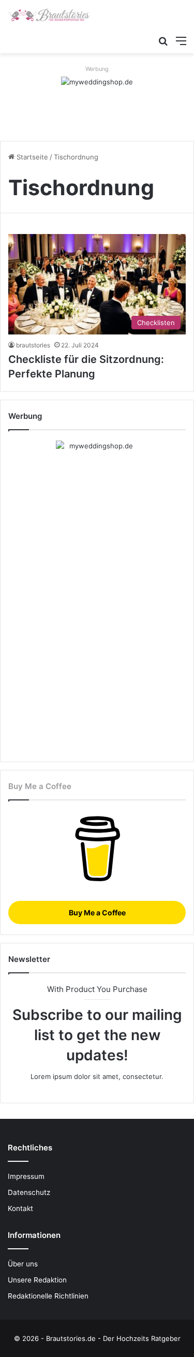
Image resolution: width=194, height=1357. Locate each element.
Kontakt (20, 1208)
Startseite (31, 157)
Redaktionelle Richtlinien (48, 1296)
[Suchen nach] (163, 40)
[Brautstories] (49, 15)
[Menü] (181, 40)
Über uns (23, 1264)
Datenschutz (29, 1192)
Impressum (26, 1176)
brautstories (33, 345)
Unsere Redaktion (37, 1280)
